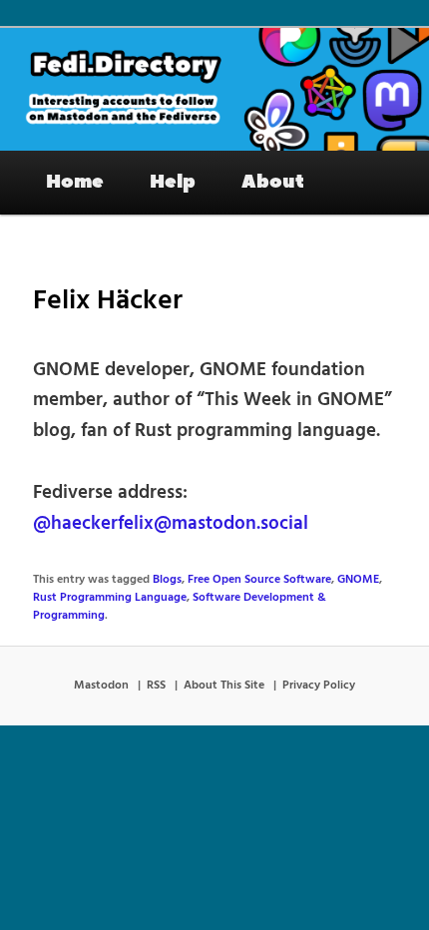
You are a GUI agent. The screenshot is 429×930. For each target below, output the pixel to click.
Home (75, 182)
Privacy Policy (318, 686)
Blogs (167, 580)
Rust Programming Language (110, 598)
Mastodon (101, 686)
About (272, 182)
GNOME (358, 580)
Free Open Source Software (259, 580)
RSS (156, 686)
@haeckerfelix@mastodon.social (170, 524)
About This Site (224, 686)
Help (173, 182)
